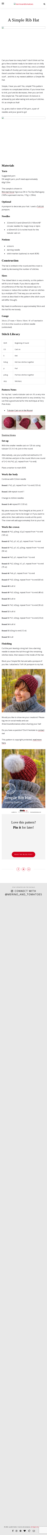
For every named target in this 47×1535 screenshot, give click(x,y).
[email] (34, 1530)
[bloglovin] (25, 1530)
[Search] (44, 4)
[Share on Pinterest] (23, 869)
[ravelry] (29, 1530)
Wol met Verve (8, 192)
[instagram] (16, 1530)
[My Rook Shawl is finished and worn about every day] (25, 1044)
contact (41, 730)
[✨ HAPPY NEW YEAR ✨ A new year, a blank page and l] (1, 1417)
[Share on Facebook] (18, 869)
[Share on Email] (29, 869)
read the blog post (23, 854)
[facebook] (12, 1530)
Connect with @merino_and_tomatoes (23, 892)
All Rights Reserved (37, 1527)
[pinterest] (20, 1530)
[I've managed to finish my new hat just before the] (37, 1107)
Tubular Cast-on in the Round (20, 410)
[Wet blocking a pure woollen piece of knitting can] (13, 1027)
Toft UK (40, 206)
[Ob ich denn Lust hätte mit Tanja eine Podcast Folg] (1, 1040)
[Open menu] (3, 3)
